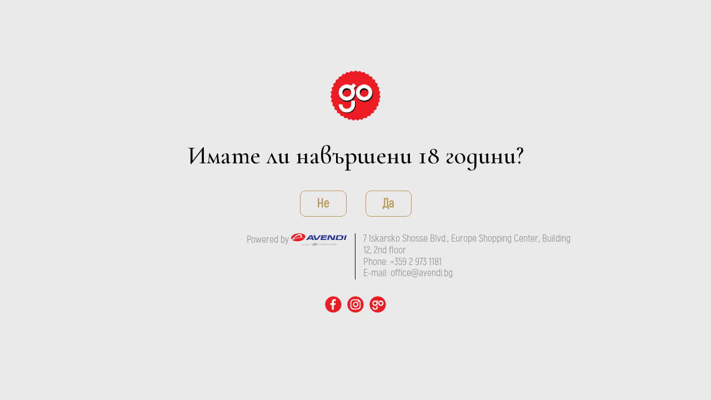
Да (388, 203)
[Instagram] (355, 304)
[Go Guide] (355, 96)
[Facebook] (333, 304)
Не (323, 203)
